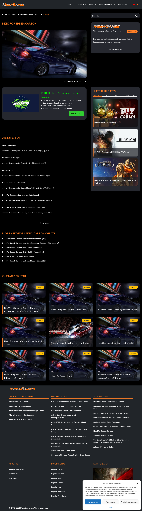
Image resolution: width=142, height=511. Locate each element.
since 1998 (132, 31)
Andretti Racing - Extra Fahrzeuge (106, 422)
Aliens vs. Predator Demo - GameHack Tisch (110, 413)
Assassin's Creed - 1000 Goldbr (63, 450)
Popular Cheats (57, 482)
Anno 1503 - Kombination (103, 435)
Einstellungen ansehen (129, 502)
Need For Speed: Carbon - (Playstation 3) (18, 256)
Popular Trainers (57, 474)
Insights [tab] (117, 95)
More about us (115, 49)
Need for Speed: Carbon (29, 15)
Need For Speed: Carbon (103, 431)
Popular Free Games (59, 496)
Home (4, 15)
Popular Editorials (58, 491)
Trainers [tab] (97, 95)
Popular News (56, 487)
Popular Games (57, 469)
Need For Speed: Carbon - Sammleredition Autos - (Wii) (24, 239)
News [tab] (108, 95)
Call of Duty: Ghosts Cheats (20, 406)
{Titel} (110, 507)
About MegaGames (16, 469)
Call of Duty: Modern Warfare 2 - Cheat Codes (69, 402)
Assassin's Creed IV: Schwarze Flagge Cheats (26, 410)
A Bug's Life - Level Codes (103, 447)
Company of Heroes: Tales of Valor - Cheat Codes (70, 455)
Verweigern (110, 502)
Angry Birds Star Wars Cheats (21, 419)
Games (13, 15)
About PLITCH (76, 114)
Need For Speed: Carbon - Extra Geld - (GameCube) (22, 247)
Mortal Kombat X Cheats (19, 402)
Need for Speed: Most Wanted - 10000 (108, 402)
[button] (137, 483)
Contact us (13, 474)
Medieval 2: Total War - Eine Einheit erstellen (111, 418)
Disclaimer (13, 478)
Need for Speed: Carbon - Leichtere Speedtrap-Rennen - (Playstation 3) (30, 243)
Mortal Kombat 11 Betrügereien (21, 415)
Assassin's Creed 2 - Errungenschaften (66, 406)
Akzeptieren (93, 502)
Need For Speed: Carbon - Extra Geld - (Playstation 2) (23, 252)
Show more (44, 223)
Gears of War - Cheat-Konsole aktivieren (67, 410)
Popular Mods (56, 478)
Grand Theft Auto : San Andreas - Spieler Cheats (112, 426)
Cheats (46, 15)
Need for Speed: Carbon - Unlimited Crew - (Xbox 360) (24, 261)
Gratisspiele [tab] (130, 95)
